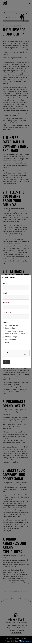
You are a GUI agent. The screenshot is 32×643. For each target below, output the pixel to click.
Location (7, 312)
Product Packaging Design (15, 334)
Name (6, 283)
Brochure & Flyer (11, 325)
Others (7, 342)
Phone (6, 303)
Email (5, 293)
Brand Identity (10, 339)
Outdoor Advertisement (14, 331)
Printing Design (11, 337)
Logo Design (10, 328)
